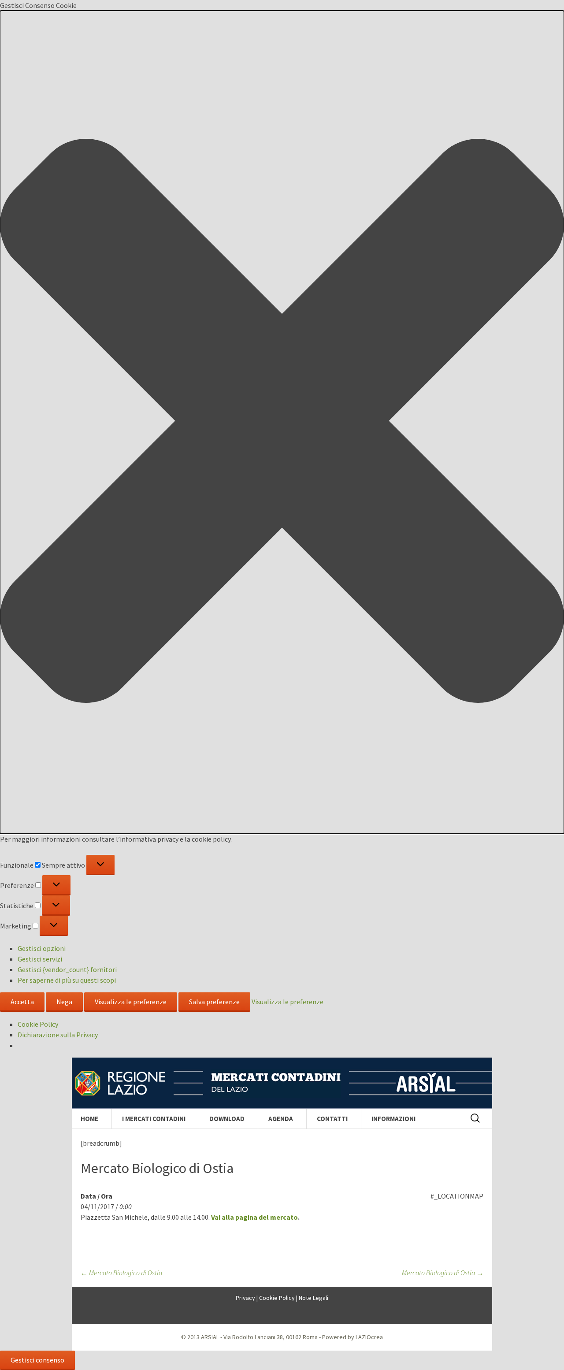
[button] (282, 422)
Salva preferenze (214, 1001)
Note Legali (313, 1298)
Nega (64, 1001)
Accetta (22, 1001)
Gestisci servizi (40, 958)
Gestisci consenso (37, 1359)
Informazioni (393, 1118)
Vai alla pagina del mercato (254, 1217)
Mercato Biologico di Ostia (121, 1272)
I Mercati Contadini (154, 1118)
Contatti (332, 1118)
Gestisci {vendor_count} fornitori (67, 969)
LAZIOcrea (369, 1337)
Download (227, 1118)
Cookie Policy (38, 1024)
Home (89, 1118)
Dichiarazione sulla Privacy (58, 1034)
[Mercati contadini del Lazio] (282, 1083)
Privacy (245, 1298)
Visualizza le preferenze (131, 1001)
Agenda (280, 1118)
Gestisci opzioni (42, 948)
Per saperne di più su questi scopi (67, 980)
